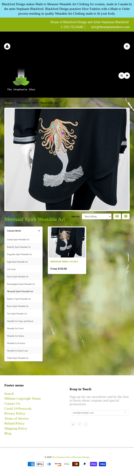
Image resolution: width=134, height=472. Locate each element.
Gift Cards (11, 269)
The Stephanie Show (62, 457)
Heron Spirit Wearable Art (17, 276)
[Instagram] (86, 424)
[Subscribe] (125, 412)
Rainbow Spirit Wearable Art (19, 299)
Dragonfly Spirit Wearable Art (19, 254)
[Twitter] (73, 424)
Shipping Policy (15, 428)
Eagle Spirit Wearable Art (17, 262)
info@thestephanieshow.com (110, 27)
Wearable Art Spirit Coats (17, 351)
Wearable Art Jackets (15, 336)
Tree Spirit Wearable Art (17, 313)
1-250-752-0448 (72, 27)
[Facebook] (79, 424)
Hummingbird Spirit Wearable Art (21, 284)
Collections (14, 231)
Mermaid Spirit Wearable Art (20, 291)
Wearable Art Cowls (15, 328)
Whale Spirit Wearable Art (17, 358)
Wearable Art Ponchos (16, 343)
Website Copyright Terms (22, 398)
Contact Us (12, 403)
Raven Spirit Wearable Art (17, 306)
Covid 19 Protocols (18, 408)
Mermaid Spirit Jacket (64, 261)
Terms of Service (16, 418)
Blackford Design (81, 457)
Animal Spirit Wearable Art (18, 239)
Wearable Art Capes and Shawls (20, 321)
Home (8, 103)
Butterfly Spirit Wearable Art (19, 247)
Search (9, 393)
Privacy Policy (14, 413)
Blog (7, 433)
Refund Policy (14, 423)
